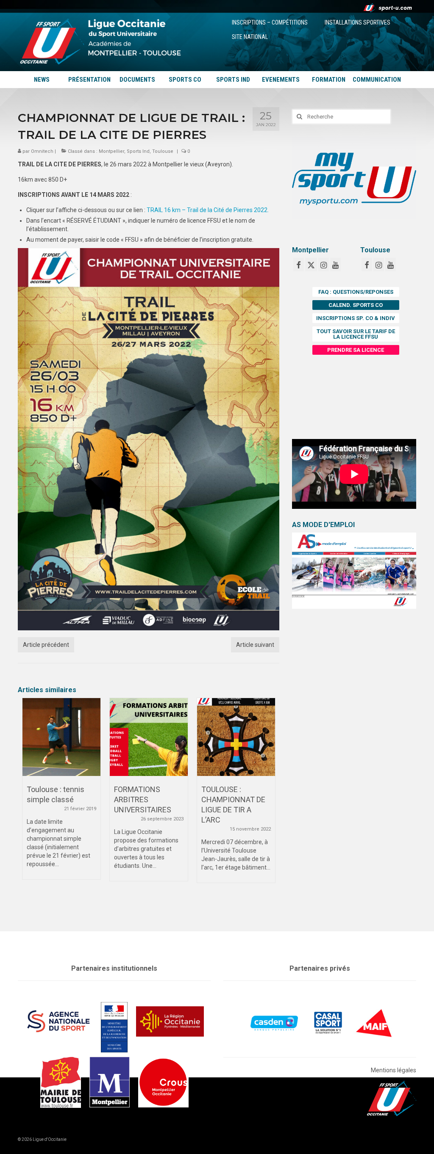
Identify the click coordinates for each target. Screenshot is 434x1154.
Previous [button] (29, 804)
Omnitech (42, 151)
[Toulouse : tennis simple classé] (61, 737)
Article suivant (255, 644)
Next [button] (267, 804)
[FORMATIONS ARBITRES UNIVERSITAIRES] (149, 737)
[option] (61, 793)
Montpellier (111, 151)
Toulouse (162, 151)
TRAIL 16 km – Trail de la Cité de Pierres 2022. (208, 210)
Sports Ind (138, 151)
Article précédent (46, 644)
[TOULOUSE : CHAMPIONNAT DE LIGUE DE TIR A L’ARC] (236, 737)
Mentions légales (393, 1070)
